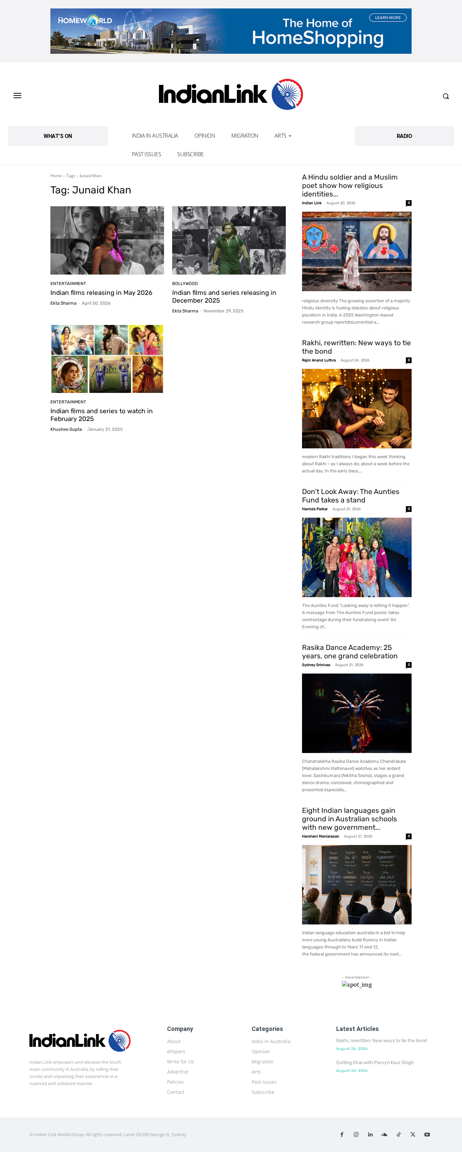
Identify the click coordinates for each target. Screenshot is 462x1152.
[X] (413, 1134)
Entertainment (68, 283)
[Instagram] (356, 1134)
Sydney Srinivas (316, 665)
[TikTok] (398, 1134)
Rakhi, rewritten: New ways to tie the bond (381, 1040)
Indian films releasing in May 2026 (101, 293)
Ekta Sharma (63, 303)
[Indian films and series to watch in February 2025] (107, 359)
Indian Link (312, 203)
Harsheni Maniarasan (320, 836)
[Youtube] (427, 1134)
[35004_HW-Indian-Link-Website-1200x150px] (231, 31)
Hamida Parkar (315, 509)
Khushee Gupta (66, 429)
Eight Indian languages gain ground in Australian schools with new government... (349, 818)
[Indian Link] (231, 96)
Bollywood (185, 283)
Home (56, 176)
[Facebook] (342, 1134)
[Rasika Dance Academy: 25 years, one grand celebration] (357, 713)
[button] (446, 96)
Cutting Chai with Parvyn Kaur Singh (375, 1062)
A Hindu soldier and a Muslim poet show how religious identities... (350, 185)
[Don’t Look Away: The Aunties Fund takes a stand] (357, 557)
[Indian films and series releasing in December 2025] (229, 240)
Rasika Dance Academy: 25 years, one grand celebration (350, 651)
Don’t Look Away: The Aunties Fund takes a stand (350, 495)
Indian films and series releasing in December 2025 (224, 296)
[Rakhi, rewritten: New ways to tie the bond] (357, 408)
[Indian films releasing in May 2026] (107, 240)
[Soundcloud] (384, 1134)
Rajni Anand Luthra (319, 360)
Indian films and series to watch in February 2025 (101, 415)
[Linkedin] (370, 1134)
